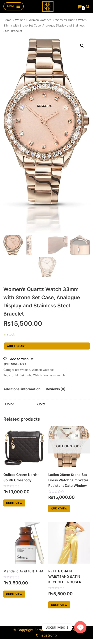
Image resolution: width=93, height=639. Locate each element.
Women (20, 20)
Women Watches (40, 20)
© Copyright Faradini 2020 (35, 630)
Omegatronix (46, 635)
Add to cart (16, 346)
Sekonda (25, 375)
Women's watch (54, 375)
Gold (41, 404)
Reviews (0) (55, 389)
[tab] (21, 389)
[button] (88, 6)
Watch (37, 375)
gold (15, 375)
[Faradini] (47, 6)
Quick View (14, 503)
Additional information (21, 389)
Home (7, 20)
